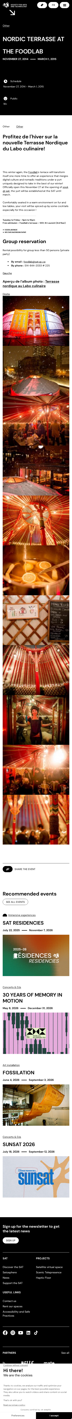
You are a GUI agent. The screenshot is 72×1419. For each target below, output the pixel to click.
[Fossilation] (36, 1094)
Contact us (9, 1301)
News (6, 1277)
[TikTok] (35, 1333)
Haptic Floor (43, 1277)
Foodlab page (11, 230)
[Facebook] (6, 1333)
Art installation (11, 1065)
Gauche (7, 273)
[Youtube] (20, 1333)
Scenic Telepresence (48, 1272)
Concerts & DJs (12, 987)
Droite (6, 294)
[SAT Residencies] (36, 944)
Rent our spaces (12, 1306)
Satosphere (10, 1272)
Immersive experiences (22, 915)
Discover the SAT (13, 1267)
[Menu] (64, 5)
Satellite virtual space (49, 1267)
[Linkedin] (28, 1333)
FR (53, 5)
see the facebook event (15, 232)
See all (65, 1353)
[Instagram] (13, 1333)
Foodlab (33, 172)
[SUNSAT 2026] (36, 1166)
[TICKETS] (42, 5)
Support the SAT (13, 1283)
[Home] (15, 4)
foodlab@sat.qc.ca (34, 261)
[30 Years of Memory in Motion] (36, 1019)
